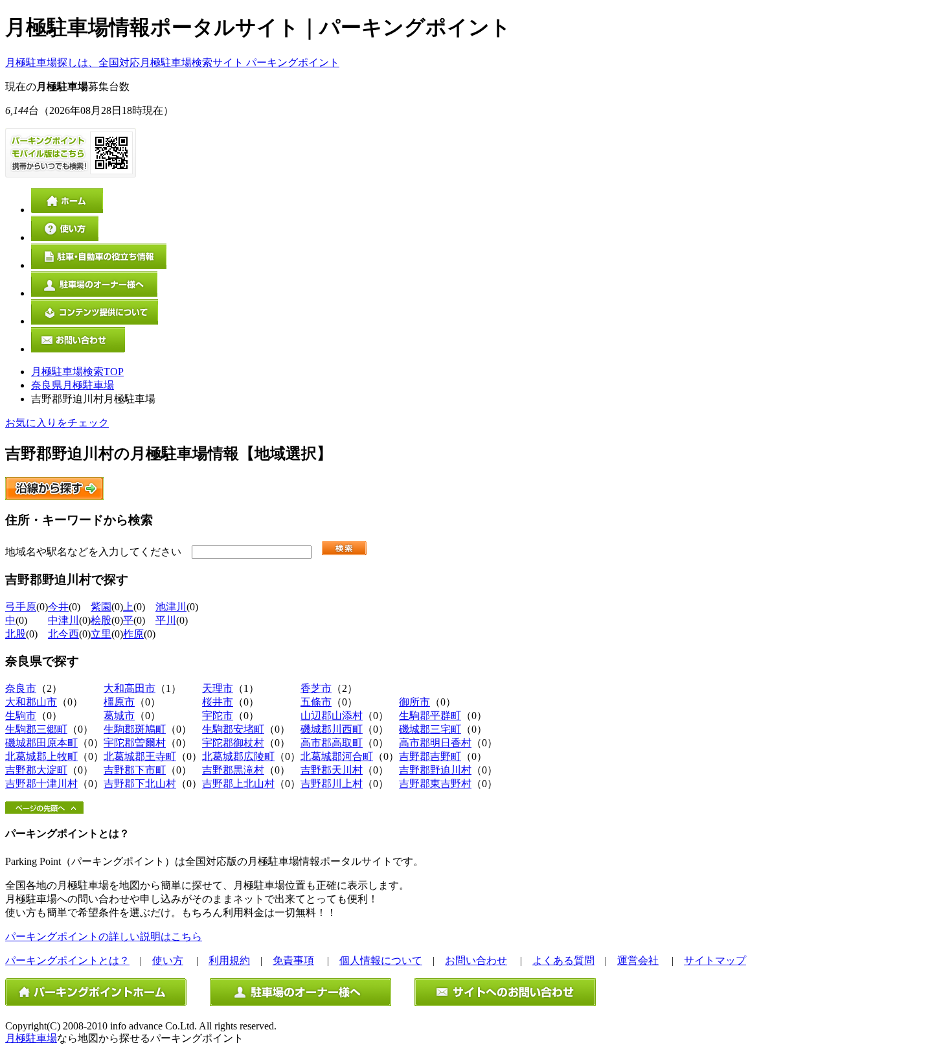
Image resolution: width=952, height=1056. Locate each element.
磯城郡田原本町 (41, 742)
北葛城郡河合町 (336, 756)
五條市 (316, 701)
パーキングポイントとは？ (67, 960)
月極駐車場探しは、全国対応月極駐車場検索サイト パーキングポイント (172, 62)
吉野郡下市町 (135, 769)
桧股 (101, 620)
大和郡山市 (31, 701)
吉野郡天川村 (331, 769)
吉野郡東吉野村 (435, 783)
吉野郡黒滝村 (233, 769)
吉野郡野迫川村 (435, 769)
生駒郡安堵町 (233, 729)
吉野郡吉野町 (430, 756)
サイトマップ (715, 960)
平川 (165, 620)
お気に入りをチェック (57, 422)
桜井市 (217, 701)
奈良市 (20, 688)
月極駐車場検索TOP (77, 371)
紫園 (101, 606)
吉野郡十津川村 (41, 783)
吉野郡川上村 (331, 783)
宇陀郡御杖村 (233, 742)
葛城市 (119, 715)
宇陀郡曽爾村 (135, 742)
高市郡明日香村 (435, 742)
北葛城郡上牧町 (41, 756)
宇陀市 (217, 715)
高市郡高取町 (331, 742)
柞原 (133, 633)
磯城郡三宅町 (430, 729)
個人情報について (380, 960)
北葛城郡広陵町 (238, 756)
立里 (101, 633)
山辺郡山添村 (331, 715)
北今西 (63, 633)
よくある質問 (563, 960)
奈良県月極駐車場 (72, 385)
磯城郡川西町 (331, 729)
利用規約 (229, 960)
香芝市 (316, 688)
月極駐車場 (31, 1038)
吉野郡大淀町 (36, 769)
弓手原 (20, 606)
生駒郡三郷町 (36, 729)
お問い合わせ (476, 960)
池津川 (171, 606)
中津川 (63, 620)
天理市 (217, 688)
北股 (15, 633)
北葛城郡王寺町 (140, 756)
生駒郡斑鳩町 (135, 729)
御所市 (414, 701)
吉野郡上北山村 (238, 783)
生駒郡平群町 (430, 715)
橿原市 (119, 701)
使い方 (167, 960)
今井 (58, 606)
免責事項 (293, 960)
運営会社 (638, 960)
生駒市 (20, 715)
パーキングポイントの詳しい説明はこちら (103, 936)
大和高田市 (129, 688)
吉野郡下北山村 (140, 783)
